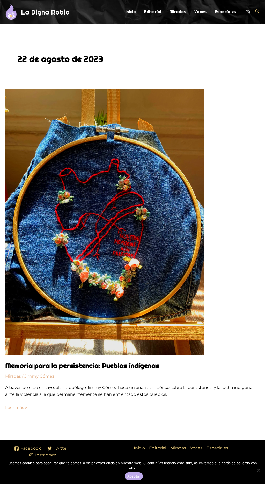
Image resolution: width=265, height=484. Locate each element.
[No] (258, 470)
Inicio (131, 12)
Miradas (178, 12)
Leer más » (16, 407)
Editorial (152, 12)
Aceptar (134, 476)
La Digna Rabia (45, 12)
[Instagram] (247, 12)
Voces (200, 12)
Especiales (225, 12)
